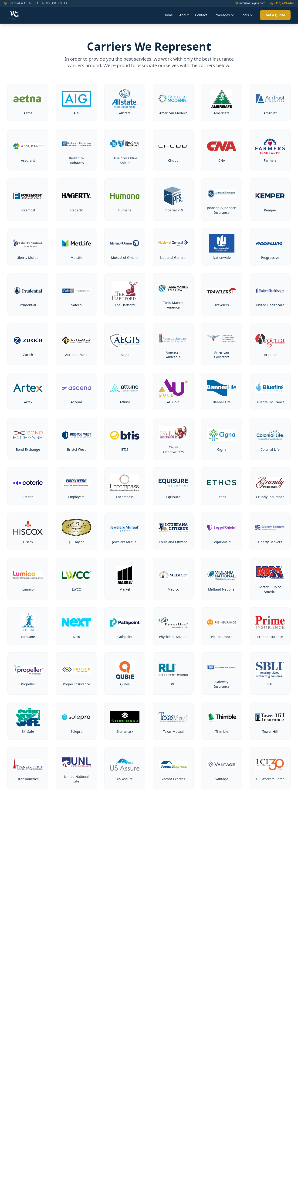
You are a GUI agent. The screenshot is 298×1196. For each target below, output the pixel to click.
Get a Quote (275, 15)
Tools (245, 15)
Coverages (221, 15)
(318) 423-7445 (284, 3)
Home (168, 15)
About (184, 15)
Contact (201, 15)
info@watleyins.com (252, 3)
